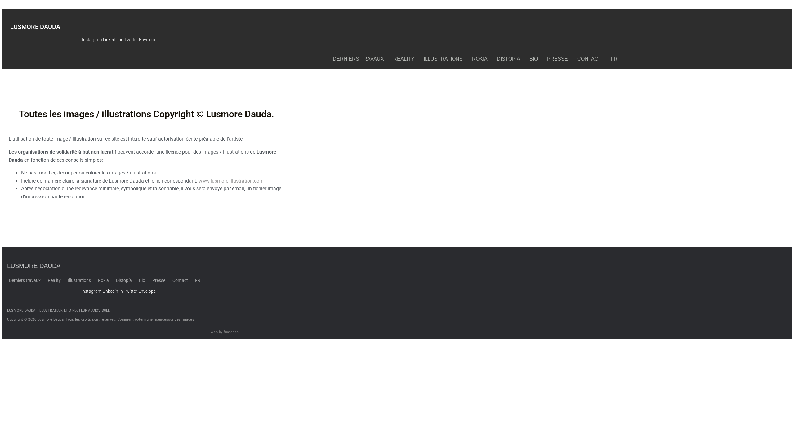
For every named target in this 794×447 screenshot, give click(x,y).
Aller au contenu (17, 5)
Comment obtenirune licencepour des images (156, 320)
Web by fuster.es (225, 332)
